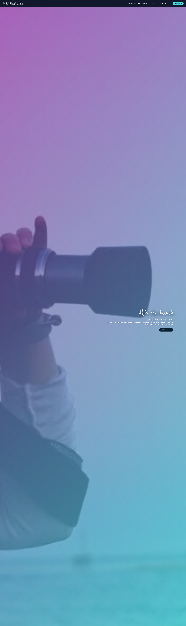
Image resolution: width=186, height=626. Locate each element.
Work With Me (166, 330)
